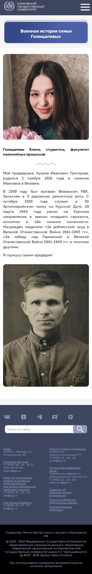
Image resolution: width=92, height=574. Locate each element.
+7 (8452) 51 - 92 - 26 (16, 492)
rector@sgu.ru (12, 470)
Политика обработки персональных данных (63, 501)
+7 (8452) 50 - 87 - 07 (16, 505)
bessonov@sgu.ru (60, 482)
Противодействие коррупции (60, 508)
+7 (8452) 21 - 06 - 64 (62, 479)
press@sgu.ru (57, 460)
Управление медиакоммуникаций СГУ (65, 453)
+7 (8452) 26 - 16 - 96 (16, 464)
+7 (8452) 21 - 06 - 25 (62, 457)
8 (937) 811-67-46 (18, 466)
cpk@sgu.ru (10, 495)
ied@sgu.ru (10, 508)
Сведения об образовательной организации (60, 492)
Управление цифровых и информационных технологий (68, 475)
